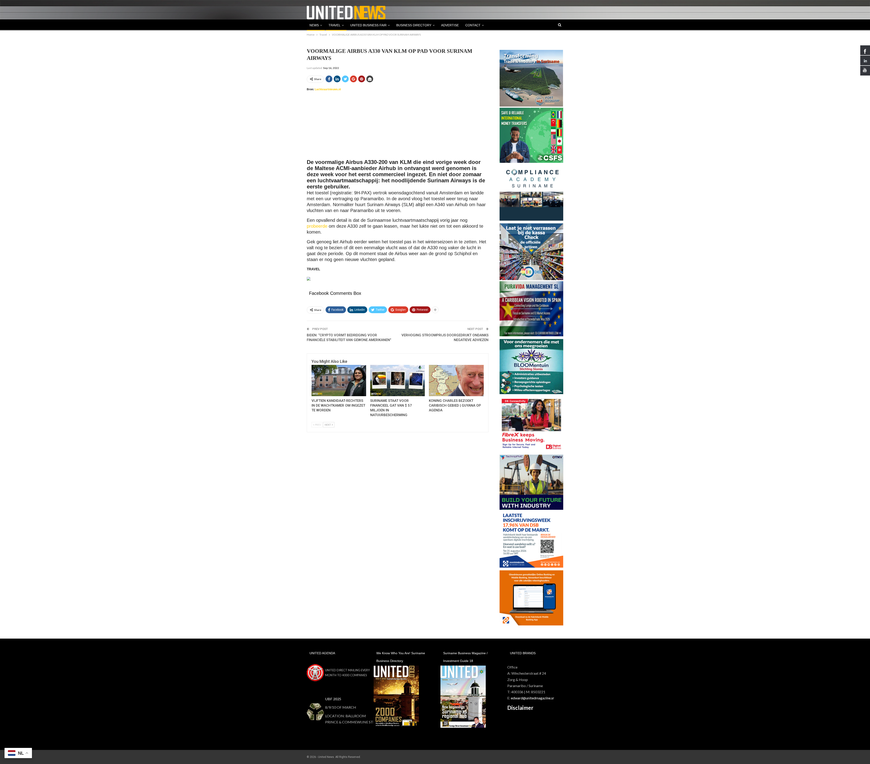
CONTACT (473, 25)
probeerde (317, 226)
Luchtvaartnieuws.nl (328, 89)
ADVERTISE (450, 25)
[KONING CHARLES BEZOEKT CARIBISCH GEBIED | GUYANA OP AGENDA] (456, 380)
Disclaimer (520, 707)
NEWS (314, 25)
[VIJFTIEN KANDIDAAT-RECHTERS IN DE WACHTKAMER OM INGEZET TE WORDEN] (339, 380)
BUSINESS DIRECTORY (413, 25)
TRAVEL (335, 25)
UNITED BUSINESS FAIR (368, 25)
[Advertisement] (397, 127)
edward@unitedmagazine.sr (532, 698)
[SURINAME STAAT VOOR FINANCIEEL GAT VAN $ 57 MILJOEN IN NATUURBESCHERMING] (397, 380)
